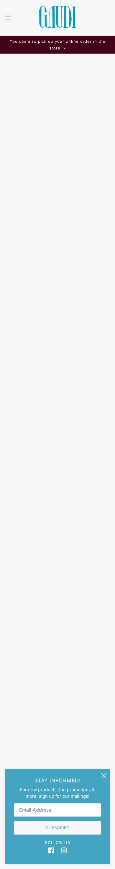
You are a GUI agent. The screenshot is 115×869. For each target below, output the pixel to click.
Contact (58, 712)
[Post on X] (21, 446)
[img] (51, 851)
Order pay (57, 694)
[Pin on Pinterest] (33, 446)
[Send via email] (46, 446)
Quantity (16, 266)
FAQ (57, 676)
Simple (57, 229)
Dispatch (57, 685)
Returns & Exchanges (57, 703)
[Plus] (37, 278)
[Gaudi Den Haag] (57, 26)
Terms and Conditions (57, 721)
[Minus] (11, 278)
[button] (59, 446)
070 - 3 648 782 (58, 597)
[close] (104, 776)
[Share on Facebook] (8, 446)
